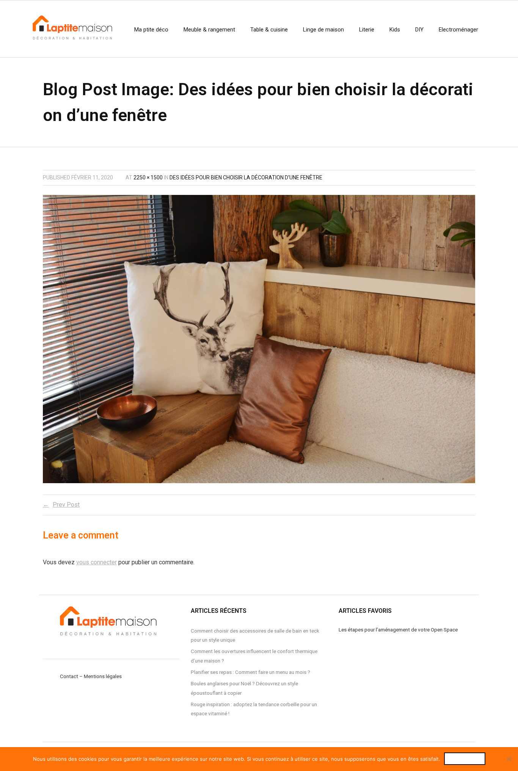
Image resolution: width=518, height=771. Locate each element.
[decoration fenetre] (259, 339)
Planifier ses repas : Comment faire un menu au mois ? (250, 672)
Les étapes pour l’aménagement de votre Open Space (398, 630)
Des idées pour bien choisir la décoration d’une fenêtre (246, 177)
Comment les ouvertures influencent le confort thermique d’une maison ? (254, 655)
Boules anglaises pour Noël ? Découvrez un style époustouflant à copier (244, 688)
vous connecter (96, 562)
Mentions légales (103, 676)
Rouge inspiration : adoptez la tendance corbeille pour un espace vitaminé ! (254, 708)
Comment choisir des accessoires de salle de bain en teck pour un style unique (255, 635)
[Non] (508, 759)
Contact (69, 676)
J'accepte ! (465, 759)
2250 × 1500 (148, 177)
